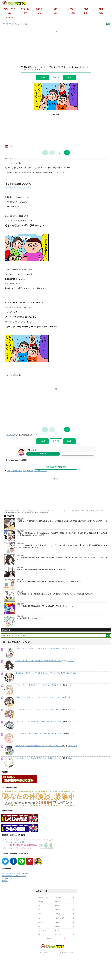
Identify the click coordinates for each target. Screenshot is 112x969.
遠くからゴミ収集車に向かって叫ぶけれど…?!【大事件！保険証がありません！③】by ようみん (50, 582)
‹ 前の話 (42, 77)
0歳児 (86, 9)
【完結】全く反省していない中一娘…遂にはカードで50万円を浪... (38, 673)
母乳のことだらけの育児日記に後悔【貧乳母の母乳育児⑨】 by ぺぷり (41, 570)
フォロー (9, 435)
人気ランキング (9, 9)
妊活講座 (59, 897)
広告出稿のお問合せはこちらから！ (14, 876)
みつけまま (71, 709)
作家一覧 (56, 77)
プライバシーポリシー (9, 878)
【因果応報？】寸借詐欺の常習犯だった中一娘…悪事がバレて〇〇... (38, 746)
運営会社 (5, 881)
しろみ (70, 685)
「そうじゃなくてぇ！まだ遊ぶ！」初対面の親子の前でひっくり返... (38, 722)
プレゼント (9, 18)
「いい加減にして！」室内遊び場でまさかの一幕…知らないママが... (38, 758)
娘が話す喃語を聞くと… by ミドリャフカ (31, 618)
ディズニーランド (40, 471)
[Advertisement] (56, 46)
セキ (10, 146)
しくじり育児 (70, 13)
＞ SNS (77, 454)
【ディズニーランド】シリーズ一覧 (17, 188)
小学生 (55, 13)
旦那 (85, 13)
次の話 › (69, 77)
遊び (28, 471)
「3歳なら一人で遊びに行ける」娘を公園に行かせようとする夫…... (38, 697)
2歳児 (9, 13)
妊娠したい (40, 9)
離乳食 (40, 922)
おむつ (40, 918)
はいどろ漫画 (71, 673)
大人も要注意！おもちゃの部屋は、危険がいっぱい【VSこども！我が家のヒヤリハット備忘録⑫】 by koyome (55, 594)
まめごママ (71, 649)
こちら (38, 512)
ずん (68, 697)
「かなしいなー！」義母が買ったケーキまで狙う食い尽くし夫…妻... (38, 685)
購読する (7, 630)
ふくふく (70, 661)
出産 (39, 910)
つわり (58, 905)
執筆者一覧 (25, 9)
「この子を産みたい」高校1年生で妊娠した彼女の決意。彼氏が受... (38, 661)
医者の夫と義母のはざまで (56, 467)
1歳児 (101, 9)
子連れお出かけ (16, 471)
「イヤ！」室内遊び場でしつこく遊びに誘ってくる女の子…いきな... (38, 649)
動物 (101, 13)
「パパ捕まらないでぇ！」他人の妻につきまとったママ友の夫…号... (38, 709)
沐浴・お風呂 (60, 918)
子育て (70, 9)
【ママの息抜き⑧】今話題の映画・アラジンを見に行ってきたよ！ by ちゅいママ (45, 606)
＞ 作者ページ (42, 454)
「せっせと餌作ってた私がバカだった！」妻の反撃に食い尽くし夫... (38, 734)
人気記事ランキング (44, 897)
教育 (39, 926)
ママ (8, 471)
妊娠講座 (40, 901)
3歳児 (25, 13)
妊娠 (55, 9)
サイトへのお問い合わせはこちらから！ (15, 873)
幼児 (40, 13)
